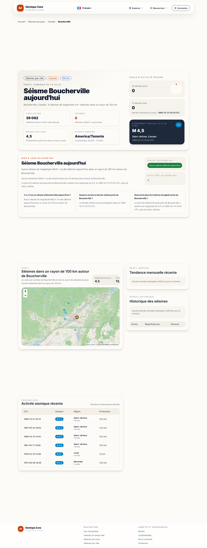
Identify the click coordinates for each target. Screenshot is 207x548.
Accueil (21, 21)
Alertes (141, 531)
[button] (25, 291)
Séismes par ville (35, 78)
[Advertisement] (103, 46)
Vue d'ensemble (91, 531)
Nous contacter (145, 539)
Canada (51, 21)
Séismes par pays (36, 21)
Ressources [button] (158, 8)
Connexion (182, 8)
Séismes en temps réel (94, 535)
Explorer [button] (136, 8)
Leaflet (91, 344)
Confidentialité (144, 535)
